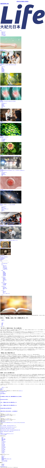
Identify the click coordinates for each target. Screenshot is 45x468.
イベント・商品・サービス (6, 293)
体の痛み (1, 100)
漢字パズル (3, 210)
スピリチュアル (4, 34)
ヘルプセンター (7, 419)
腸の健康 (4, 272)
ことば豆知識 (3, 139)
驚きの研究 (1, 189)
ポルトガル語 (3, 444)
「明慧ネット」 (3, 387)
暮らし (2, 264)
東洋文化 (3, 104)
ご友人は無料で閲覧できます (8, 422)
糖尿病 (2, 68)
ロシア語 (3, 448)
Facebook (15, 422)
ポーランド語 (3, 447)
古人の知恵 (3, 140)
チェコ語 (3, 450)
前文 (1, 326)
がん (2, 67)
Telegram (24, 422)
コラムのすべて (2, 257)
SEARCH (1, 259)
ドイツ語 (3, 443)
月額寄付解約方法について (3, 466)
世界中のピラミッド (2, 248)
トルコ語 (3, 452)
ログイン (4, 416)
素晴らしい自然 (4, 174)
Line (19, 422)
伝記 (2, 107)
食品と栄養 (4, 275)
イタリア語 (3, 445)
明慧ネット (3, 320)
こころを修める (4, 35)
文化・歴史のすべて (4, 103)
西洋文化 (3, 105)
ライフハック (3, 33)
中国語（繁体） (4, 439)
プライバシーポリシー (4, 460)
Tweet (17, 422)
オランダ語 (3, 446)
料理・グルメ (3, 32)
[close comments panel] (0, 412)
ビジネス (3, 456)
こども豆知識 (4, 283)
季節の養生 (3, 70)
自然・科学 (3, 286)
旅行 (3, 292)
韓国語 (2, 440)
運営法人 (3, 457)
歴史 (3, 280)
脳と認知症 (3, 69)
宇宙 (2, 175)
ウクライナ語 (3, 449)
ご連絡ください (21, 390)
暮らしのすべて (4, 31)
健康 (2, 270)
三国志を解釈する (2, 255)
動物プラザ (3, 207)
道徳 (2, 323)
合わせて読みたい (3, 393)
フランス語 (3, 442)
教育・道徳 (1, 155)
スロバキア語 (3, 451)
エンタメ (3, 290)
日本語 (2, 437)
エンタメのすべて (4, 206)
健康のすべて (3, 66)
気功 (2, 324)
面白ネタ (3, 209)
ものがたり (4, 277)
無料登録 (1, 416)
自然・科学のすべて (4, 172)
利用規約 (3, 459)
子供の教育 (4, 284)
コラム (2, 294)
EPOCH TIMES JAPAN (4, 263)
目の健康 (3, 71)
